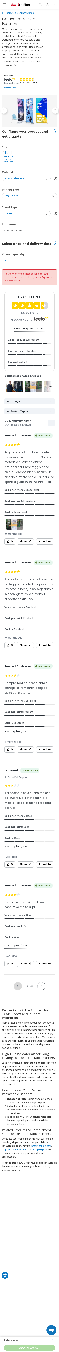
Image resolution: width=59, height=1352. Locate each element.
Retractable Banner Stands (20, 12)
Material (7, 172)
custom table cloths (41, 1145)
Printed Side (10, 189)
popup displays (40, 1149)
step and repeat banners (15, 1149)
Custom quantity (13, 254)
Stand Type (10, 207)
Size (5, 147)
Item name (9, 224)
